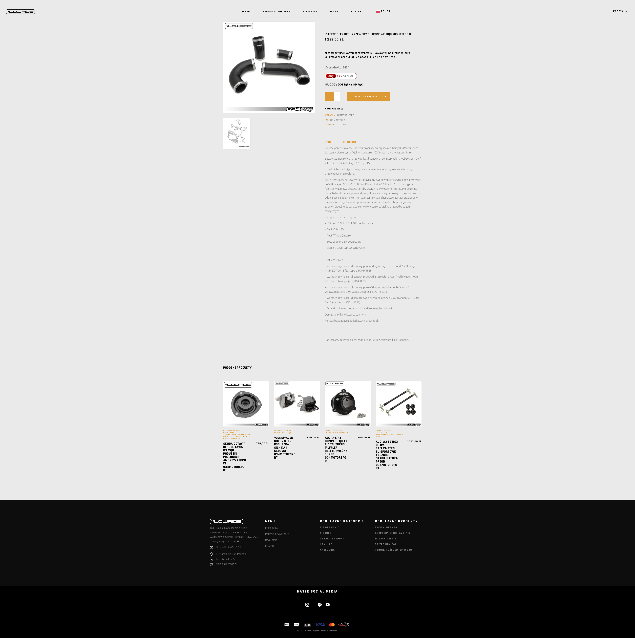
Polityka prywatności (277, 533)
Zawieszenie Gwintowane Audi (389, 435)
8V (334, 124)
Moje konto (271, 527)
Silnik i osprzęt (282, 432)
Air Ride (325, 533)
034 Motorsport (339, 120)
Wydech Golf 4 (385, 538)
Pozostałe (228, 432)
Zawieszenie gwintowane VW (235, 437)
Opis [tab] (328, 142)
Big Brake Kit (329, 527)
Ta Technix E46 (386, 544)
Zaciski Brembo (386, 527)
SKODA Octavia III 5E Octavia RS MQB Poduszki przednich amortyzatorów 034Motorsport (234, 457)
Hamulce (326, 544)
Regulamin (271, 539)
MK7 (345, 124)
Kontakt (269, 546)
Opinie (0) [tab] (349, 142)
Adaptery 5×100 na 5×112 (393, 533)
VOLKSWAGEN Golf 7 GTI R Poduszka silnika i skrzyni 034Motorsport (285, 448)
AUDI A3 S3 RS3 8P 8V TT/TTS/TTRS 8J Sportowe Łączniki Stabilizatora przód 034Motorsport (387, 455)
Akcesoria (327, 550)
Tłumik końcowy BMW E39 (393, 550)
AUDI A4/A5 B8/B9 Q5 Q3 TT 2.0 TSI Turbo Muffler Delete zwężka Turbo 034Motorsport (336, 449)
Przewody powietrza (336, 432)
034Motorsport (345, 115)
